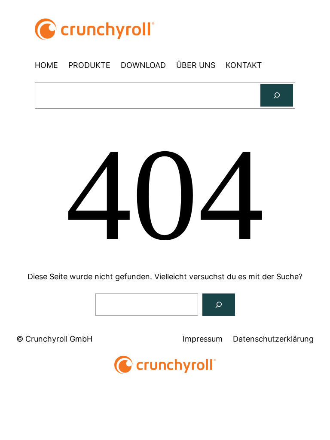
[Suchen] (276, 95)
